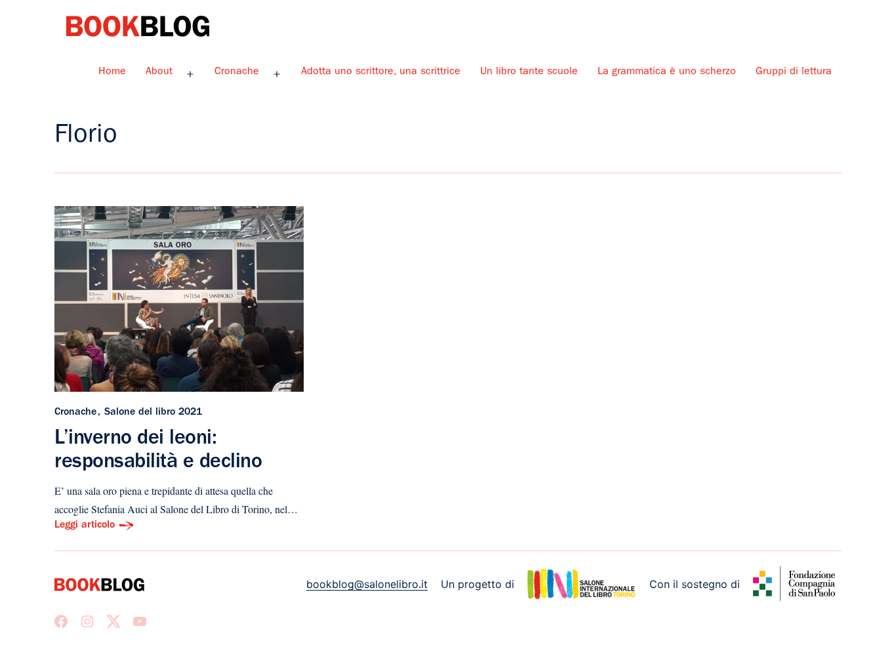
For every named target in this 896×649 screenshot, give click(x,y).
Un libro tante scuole (529, 72)
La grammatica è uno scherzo (667, 72)
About (159, 72)
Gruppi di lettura (794, 72)
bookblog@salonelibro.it (367, 584)
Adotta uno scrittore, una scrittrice (380, 72)
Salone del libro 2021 (153, 413)
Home (112, 72)
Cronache (236, 72)
